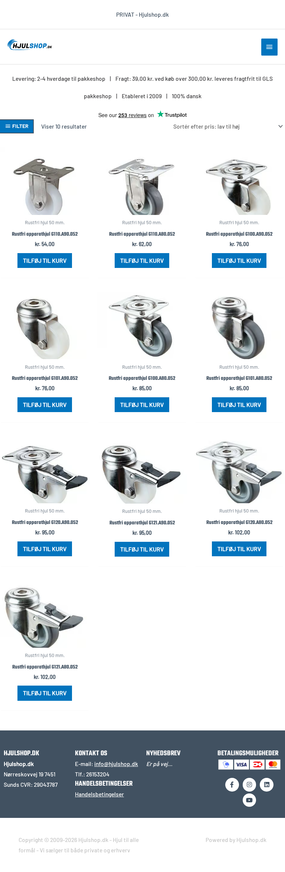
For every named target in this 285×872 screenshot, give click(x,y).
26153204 (97, 773)
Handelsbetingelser (99, 794)
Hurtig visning (44, 208)
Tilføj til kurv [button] (44, 260)
